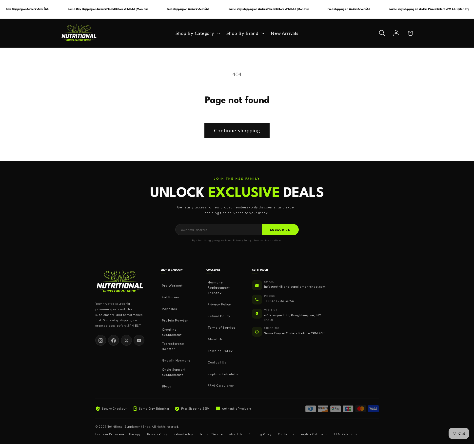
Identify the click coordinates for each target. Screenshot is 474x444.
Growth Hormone (176, 361)
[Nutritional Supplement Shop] (120, 281)
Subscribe (280, 230)
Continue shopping (237, 130)
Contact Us (217, 362)
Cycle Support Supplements (173, 372)
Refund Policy (219, 316)
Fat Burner (170, 297)
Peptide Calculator (223, 374)
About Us (215, 339)
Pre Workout (172, 286)
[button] (197, 33)
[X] (126, 340)
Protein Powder (175, 321)
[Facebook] (113, 340)
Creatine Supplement (172, 332)
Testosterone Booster (173, 346)
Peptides (169, 309)
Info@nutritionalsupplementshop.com (295, 287)
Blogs (166, 386)
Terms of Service (221, 328)
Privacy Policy (219, 304)
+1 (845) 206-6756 (279, 301)
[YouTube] (139, 340)
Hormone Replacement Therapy (219, 288)
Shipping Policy (220, 351)
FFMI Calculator (221, 386)
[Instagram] (100, 340)
